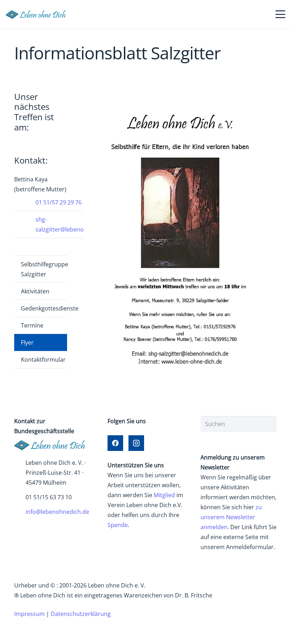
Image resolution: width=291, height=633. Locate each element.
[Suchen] (269, 424)
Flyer (27, 342)
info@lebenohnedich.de (57, 512)
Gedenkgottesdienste (44, 308)
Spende (118, 525)
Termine (32, 325)
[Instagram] (136, 443)
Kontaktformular (43, 359)
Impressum (29, 614)
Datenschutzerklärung (81, 614)
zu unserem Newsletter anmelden (231, 517)
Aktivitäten (35, 291)
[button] (280, 14)
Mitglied (164, 495)
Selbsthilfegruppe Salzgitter (44, 269)
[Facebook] (115, 443)
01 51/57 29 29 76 (58, 202)
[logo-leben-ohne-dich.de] (38, 14)
